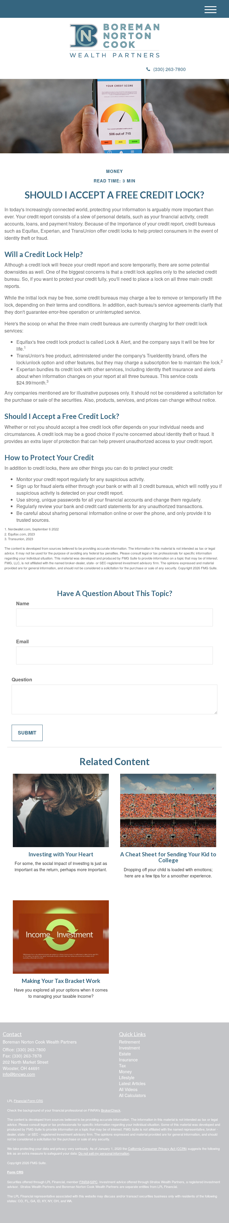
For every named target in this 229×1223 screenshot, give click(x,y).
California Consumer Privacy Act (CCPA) (157, 1148)
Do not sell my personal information (103, 1153)
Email (22, 641)
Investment (129, 1048)
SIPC (94, 1181)
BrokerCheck (110, 1110)
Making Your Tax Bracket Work (61, 981)
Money (125, 1071)
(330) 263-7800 (169, 69)
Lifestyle (126, 1077)
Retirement (129, 1042)
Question (22, 679)
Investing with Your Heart (60, 854)
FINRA (84, 1181)
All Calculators (132, 1095)
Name (22, 603)
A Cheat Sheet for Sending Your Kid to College (168, 857)
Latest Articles (132, 1083)
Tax (122, 1065)
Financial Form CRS (28, 1100)
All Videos (128, 1089)
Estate (125, 1054)
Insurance (128, 1060)
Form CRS (15, 1172)
